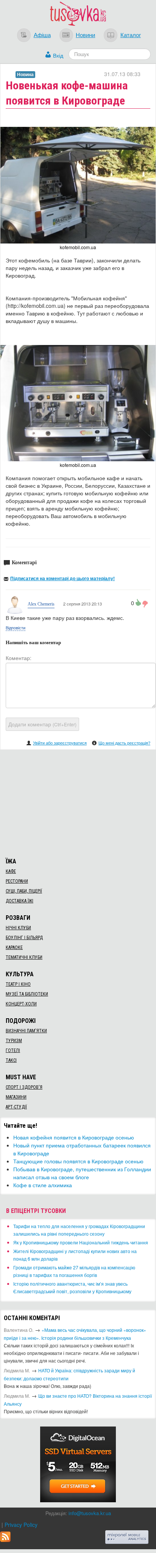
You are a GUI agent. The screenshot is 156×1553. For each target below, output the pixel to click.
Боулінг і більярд (24, 937)
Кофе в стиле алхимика (42, 1185)
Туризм (14, 1040)
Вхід (58, 55)
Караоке (14, 947)
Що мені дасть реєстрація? (124, 743)
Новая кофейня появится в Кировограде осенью (73, 1137)
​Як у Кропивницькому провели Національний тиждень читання (80, 1242)
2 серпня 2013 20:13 (82, 604)
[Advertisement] (78, 802)
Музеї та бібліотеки (27, 994)
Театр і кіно (18, 984)
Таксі (11, 1060)
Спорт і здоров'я (24, 1087)
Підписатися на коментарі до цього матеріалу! (62, 578)
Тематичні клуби (24, 957)
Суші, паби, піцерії (24, 891)
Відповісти (15, 627)
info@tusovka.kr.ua (90, 1513)
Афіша (42, 34)
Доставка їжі (19, 901)
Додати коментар (42, 724)
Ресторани (17, 881)
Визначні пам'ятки (26, 1030)
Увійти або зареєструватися (60, 743)
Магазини (16, 1097)
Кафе (11, 871)
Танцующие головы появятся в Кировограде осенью (78, 1161)
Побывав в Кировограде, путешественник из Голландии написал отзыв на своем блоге (82, 1173)
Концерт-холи (21, 1004)
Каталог (130, 34)
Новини (85, 34)
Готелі (13, 1050)
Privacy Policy (21, 1524)
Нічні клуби (18, 927)
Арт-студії (16, 1107)
